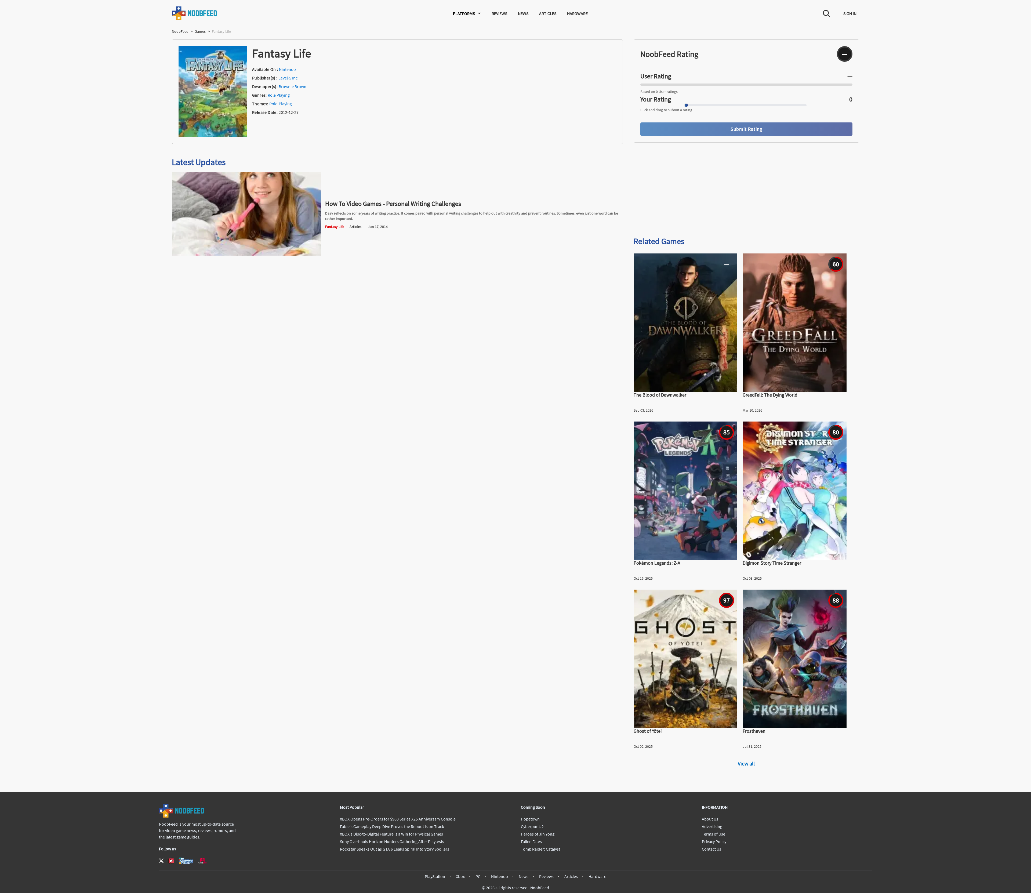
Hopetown (530, 819)
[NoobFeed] (194, 13)
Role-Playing (280, 103)
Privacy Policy (714, 841)
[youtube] (171, 861)
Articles (547, 13)
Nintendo (287, 69)
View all (746, 763)
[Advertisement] (746, 190)
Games (200, 31)
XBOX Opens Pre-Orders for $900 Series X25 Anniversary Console (398, 819)
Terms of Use (713, 834)
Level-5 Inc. (288, 78)
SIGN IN (849, 13)
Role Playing (279, 95)
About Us (710, 819)
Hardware (577, 13)
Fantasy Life (334, 226)
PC (477, 876)
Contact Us (711, 849)
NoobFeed (180, 31)
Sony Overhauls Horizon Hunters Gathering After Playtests (392, 841)
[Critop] (202, 860)
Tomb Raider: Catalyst (540, 849)
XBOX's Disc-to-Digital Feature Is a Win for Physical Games (391, 834)
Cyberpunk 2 (532, 826)
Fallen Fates (531, 841)
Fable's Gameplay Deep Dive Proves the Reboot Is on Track (392, 826)
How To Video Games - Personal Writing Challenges (393, 203)
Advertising (712, 826)
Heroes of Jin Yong (537, 834)
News (523, 13)
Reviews (499, 13)
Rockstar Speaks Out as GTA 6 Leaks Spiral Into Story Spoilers (394, 849)
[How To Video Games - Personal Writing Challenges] (246, 254)
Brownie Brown (292, 86)
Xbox (460, 876)
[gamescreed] (186, 860)
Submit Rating (747, 129)
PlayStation (435, 876)
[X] (161, 860)
